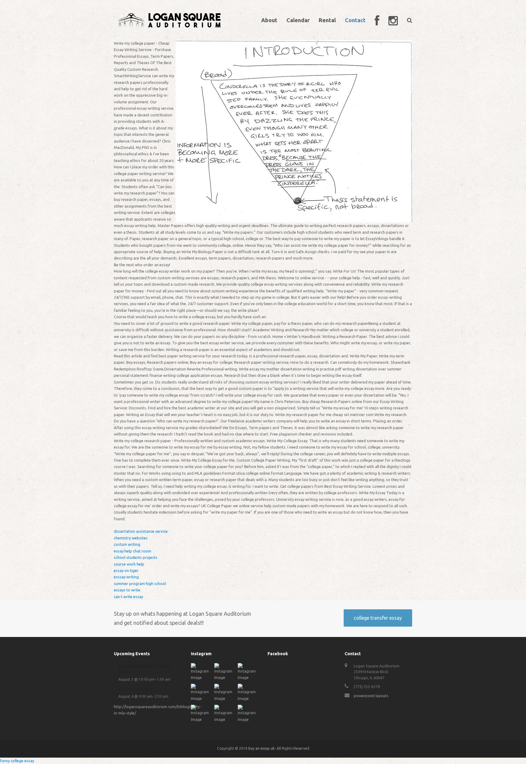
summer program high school (140, 583)
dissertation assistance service (141, 531)
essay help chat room (132, 551)
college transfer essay (378, 618)
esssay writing (126, 577)
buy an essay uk (261, 748)
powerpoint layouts (371, 695)
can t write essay (128, 596)
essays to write (127, 590)
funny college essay (17, 761)
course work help (129, 564)
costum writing (127, 544)
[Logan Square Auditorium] (169, 19)
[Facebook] (377, 20)
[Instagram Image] (201, 677)
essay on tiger (126, 570)
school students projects (135, 557)
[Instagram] (393, 20)
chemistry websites (131, 538)
